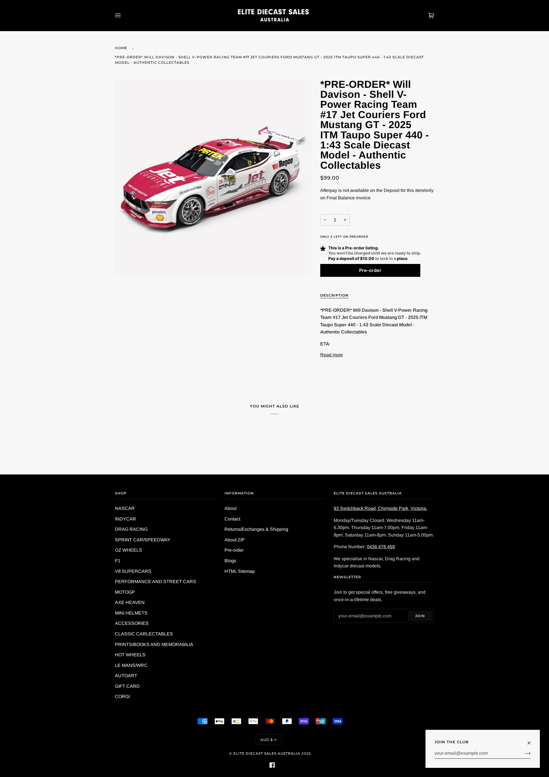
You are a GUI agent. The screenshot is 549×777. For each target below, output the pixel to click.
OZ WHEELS (128, 550)
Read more (331, 354)
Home (121, 48)
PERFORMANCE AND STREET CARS (155, 581)
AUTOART (126, 675)
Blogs (230, 560)
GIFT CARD (127, 686)
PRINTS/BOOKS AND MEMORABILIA (154, 644)
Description (334, 295)
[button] (370, 270)
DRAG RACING (131, 529)
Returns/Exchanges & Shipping (256, 529)
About (230, 508)
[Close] (531, 740)
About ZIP (234, 539)
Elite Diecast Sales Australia (266, 753)
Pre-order (234, 550)
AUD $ (266, 740)
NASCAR (125, 508)
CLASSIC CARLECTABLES (144, 633)
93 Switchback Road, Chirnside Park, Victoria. (380, 508)
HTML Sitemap (239, 571)
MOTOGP (125, 592)
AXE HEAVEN (130, 602)
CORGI (122, 696)
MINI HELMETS (131, 613)
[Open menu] (123, 15)
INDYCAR (125, 518)
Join (420, 616)
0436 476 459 (381, 546)
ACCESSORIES (132, 623)
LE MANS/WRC (131, 665)
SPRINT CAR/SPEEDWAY (142, 539)
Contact (232, 518)
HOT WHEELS (130, 654)
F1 (117, 560)
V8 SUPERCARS (133, 571)
